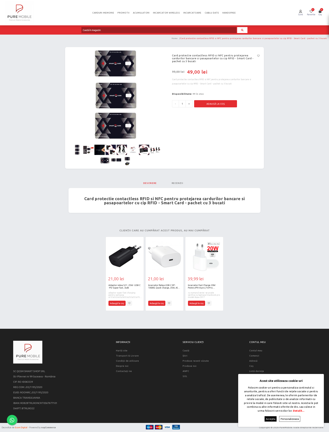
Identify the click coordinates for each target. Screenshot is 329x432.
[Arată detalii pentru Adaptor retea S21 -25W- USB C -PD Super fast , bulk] (125, 256)
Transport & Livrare (127, 355)
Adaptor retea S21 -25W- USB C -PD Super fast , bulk (124, 286)
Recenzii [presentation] (177, 183)
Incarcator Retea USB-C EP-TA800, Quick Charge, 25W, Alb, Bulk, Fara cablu (164, 286)
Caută (186, 350)
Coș (251, 366)
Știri (185, 355)
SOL (185, 376)
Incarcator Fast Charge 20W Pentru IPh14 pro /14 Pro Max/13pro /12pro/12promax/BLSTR (201, 286)
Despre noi (122, 366)
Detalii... (298, 410)
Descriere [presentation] (150, 183)
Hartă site (121, 350)
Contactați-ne (124, 371)
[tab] (150, 183)
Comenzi (254, 355)
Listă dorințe (256, 371)
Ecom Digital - (21, 427)
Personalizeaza (290, 418)
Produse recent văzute (196, 361)
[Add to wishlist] (129, 303)
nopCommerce (48, 427)
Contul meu (255, 350)
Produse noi (190, 366)
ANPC (186, 371)
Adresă (253, 361)
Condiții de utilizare (127, 361)
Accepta (270, 418)
